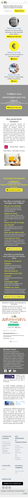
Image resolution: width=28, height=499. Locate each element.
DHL (16, 454)
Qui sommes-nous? (6, 441)
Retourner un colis (14, 28)
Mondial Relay (18, 459)
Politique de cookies (6, 453)
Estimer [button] (14, 59)
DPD (16, 456)
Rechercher (20, 11)
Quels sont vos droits (19, 471)
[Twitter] (10, 371)
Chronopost (17, 449)
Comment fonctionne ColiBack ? (6, 446)
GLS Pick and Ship (19, 447)
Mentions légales (5, 448)
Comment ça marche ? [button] (14, 190)
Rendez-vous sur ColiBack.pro (15, 297)
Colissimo (17, 451)
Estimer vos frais (14, 52)
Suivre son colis (14, 74)
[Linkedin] (14, 371)
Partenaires (17, 445)
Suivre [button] (15, 81)
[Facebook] (5, 371)
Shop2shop (17, 457)
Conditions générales (6, 443)
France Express (18, 452)
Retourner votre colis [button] (15, 36)
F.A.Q (16, 472)
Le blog (3, 469)
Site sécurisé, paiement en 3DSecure (20, 403)
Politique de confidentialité (5, 450)
